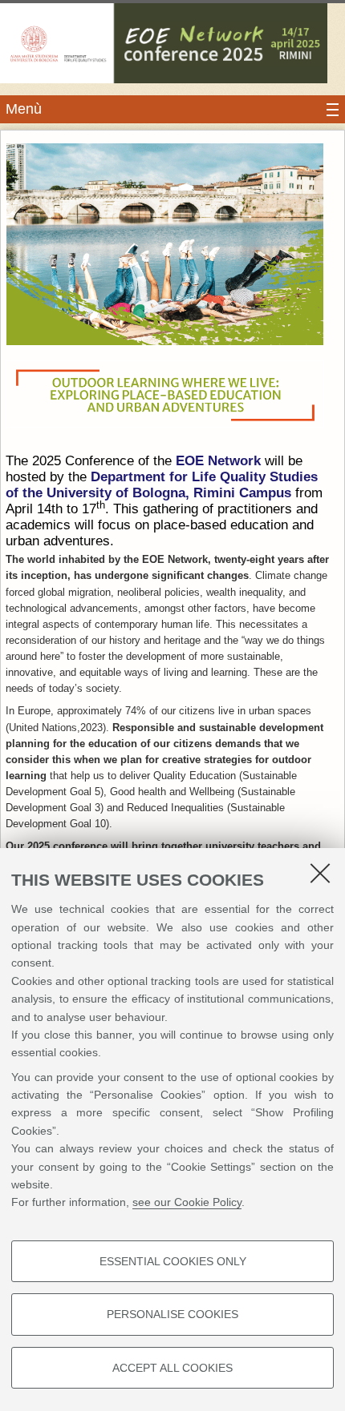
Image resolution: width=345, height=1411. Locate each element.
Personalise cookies (172, 1314)
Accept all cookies (172, 1367)
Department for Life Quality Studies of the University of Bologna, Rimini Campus (162, 484)
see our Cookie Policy (187, 1202)
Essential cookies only (172, 1261)
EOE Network (218, 460)
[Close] (320, 873)
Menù (24, 109)
